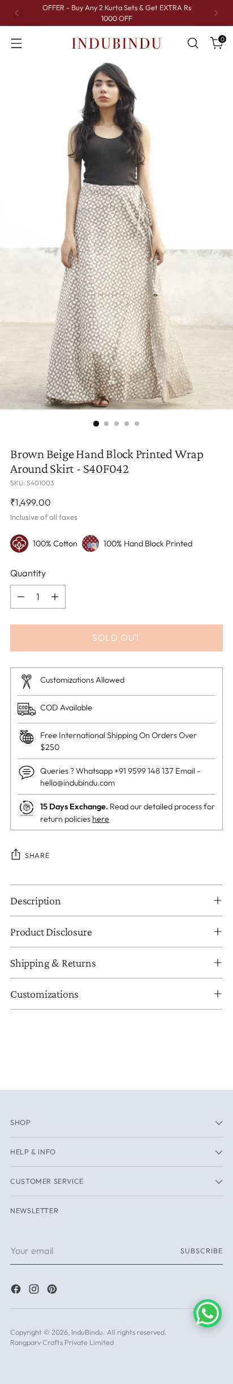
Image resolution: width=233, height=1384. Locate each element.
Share (37, 855)
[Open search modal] (192, 43)
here (100, 819)
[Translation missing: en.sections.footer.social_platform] (17, 1290)
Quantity (28, 573)
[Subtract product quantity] (21, 596)
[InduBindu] (116, 42)
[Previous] (17, 13)
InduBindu (87, 1331)
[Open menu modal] (16, 43)
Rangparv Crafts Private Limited (62, 1342)
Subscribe (201, 1250)
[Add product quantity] (55, 596)
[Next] (216, 13)
